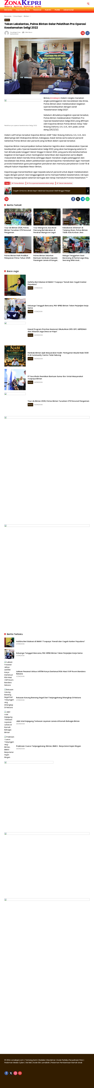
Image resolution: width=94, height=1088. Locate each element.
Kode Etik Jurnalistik (41, 1062)
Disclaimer (51, 1060)
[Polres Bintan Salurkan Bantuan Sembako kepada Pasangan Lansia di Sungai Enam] (46, 244)
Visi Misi (28, 1062)
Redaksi (42, 1060)
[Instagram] (15, 1073)
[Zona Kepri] (22, 3)
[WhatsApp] (87, 199)
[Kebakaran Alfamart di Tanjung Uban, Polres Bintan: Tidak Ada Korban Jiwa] (76, 217)
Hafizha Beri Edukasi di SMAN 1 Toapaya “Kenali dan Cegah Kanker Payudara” (57, 283)
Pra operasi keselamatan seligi (41, 183)
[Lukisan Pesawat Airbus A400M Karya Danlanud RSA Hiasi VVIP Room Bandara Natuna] (9, 673)
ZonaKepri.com (15, 32)
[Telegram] (83, 199)
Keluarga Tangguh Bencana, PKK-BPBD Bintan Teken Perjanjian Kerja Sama (58, 306)
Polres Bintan (19, 183)
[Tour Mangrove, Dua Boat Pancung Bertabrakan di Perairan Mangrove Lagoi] (46, 217)
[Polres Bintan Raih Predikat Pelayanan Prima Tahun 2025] (17, 244)
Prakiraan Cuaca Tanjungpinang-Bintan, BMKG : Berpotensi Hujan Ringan (48, 746)
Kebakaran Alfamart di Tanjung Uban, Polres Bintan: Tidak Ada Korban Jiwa (75, 230)
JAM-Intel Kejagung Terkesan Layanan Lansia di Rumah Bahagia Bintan (48, 721)
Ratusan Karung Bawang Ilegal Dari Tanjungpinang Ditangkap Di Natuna (48, 698)
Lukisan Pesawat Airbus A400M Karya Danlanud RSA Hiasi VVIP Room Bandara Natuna (50, 672)
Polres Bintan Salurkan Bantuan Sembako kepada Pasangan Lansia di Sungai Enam (45, 258)
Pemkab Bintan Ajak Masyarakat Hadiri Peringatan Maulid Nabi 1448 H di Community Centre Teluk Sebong (58, 354)
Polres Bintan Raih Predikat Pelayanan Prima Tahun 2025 (17, 256)
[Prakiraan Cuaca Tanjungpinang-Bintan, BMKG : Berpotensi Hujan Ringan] (9, 747)
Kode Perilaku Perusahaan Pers (70, 1060)
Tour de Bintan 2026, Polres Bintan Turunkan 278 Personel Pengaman (17, 230)
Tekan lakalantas (65, 183)
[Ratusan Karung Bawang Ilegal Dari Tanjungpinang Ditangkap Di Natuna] (9, 698)
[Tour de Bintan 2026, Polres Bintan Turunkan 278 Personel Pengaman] (17, 217)
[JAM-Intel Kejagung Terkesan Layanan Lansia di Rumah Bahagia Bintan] (9, 722)
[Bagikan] (87, 33)
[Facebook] (73, 199)
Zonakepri (55, 98)
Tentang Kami (31, 1060)
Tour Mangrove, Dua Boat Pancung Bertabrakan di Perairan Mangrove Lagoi (44, 230)
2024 (8, 1060)
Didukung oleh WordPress (15, 1082)
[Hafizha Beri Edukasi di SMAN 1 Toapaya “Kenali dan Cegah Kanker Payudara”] (15, 285)
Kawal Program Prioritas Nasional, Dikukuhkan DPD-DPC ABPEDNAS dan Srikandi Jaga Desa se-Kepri (57, 330)
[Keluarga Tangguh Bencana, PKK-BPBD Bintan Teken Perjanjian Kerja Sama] (15, 308)
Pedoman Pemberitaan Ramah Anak (66, 1062)
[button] (88, 3)
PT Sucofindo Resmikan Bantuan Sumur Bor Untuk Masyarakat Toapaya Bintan (55, 377)
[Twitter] (78, 199)
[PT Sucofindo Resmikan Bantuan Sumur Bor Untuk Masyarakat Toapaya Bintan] (15, 379)
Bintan (7, 20)
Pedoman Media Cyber (14, 1062)
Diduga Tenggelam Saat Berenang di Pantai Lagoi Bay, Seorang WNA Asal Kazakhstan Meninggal (76, 258)
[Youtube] (20, 1073)
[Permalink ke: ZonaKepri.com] (7, 33)
